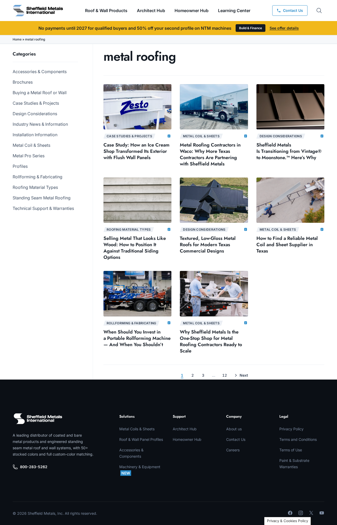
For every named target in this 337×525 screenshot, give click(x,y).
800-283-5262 (33, 467)
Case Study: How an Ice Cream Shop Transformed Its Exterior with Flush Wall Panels (136, 151)
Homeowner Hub (192, 10)
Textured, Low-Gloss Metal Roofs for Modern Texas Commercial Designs (208, 244)
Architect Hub (151, 10)
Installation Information (35, 134)
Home (17, 39)
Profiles (20, 166)
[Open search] (319, 10)
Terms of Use (290, 450)
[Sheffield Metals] (38, 418)
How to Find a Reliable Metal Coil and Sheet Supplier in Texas (287, 244)
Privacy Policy (291, 429)
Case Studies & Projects (36, 103)
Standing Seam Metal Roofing (42, 197)
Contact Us (235, 439)
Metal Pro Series (28, 155)
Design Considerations (35, 113)
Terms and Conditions (298, 439)
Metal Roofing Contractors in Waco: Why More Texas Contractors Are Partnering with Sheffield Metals (210, 154)
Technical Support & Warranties (43, 208)
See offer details (284, 28)
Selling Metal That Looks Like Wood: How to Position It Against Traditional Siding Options (134, 248)
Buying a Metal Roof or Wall (40, 92)
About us (234, 429)
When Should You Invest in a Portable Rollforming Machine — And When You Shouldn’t (137, 338)
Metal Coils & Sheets (137, 429)
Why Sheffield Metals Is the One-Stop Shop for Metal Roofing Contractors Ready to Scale (211, 341)
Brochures (23, 82)
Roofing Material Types (35, 187)
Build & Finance (250, 28)
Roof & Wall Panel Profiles (141, 439)
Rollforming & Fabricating (37, 176)
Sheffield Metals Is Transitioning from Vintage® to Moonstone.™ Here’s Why (288, 151)
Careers (233, 450)
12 (224, 375)
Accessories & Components (40, 71)
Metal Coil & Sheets (31, 145)
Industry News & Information (40, 124)
